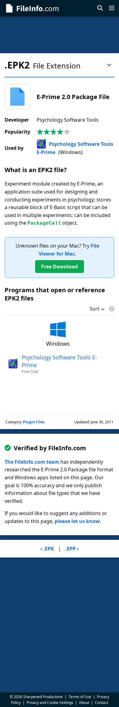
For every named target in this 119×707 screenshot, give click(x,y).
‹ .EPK (47, 548)
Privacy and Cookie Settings (50, 702)
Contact (101, 702)
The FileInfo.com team (32, 461)
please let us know (77, 521)
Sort (94, 309)
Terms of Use (80, 696)
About (84, 702)
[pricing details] (111, 308)
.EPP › (72, 548)
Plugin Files (34, 422)
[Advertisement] (59, 35)
